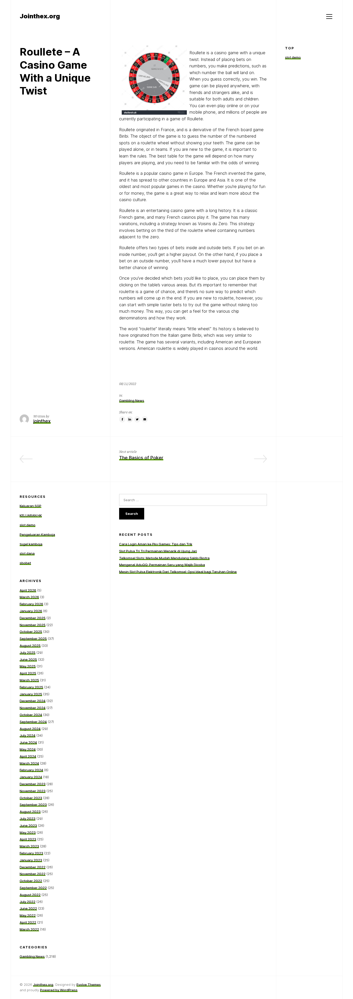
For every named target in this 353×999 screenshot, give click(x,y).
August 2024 (30, 729)
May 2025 (28, 666)
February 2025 (31, 687)
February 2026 (31, 604)
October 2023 (31, 798)
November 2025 (32, 625)
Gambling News (131, 400)
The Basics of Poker (141, 457)
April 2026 (28, 590)
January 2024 (31, 777)
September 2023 (33, 805)
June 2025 (28, 659)
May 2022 (28, 915)
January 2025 (31, 694)
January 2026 (31, 611)
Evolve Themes (88, 984)
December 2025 (32, 618)
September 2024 (33, 722)
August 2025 (30, 645)
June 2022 (28, 908)
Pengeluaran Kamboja (37, 534)
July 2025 (27, 652)
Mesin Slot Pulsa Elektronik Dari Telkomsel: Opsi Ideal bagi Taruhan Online (178, 572)
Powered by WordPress (59, 990)
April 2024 (28, 756)
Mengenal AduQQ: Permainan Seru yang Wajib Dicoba (162, 565)
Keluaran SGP (30, 506)
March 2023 (29, 846)
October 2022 (31, 881)
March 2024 (29, 763)
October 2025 (31, 632)
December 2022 (32, 867)
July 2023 (27, 818)
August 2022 (30, 895)
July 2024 (27, 735)
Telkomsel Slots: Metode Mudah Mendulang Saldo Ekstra (164, 558)
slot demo (293, 58)
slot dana (27, 553)
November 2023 (32, 791)
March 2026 (29, 597)
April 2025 (28, 673)
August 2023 (30, 811)
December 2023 (32, 784)
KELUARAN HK (31, 515)
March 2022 (29, 929)
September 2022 (33, 888)
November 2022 (32, 874)
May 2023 (28, 832)
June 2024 (28, 742)
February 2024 (31, 770)
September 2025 (33, 638)
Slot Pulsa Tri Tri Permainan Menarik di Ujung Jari (158, 551)
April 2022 (28, 922)
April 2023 (28, 839)
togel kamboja (31, 544)
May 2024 (28, 749)
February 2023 (31, 853)
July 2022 (27, 902)
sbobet (25, 563)
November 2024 (32, 708)
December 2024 (32, 701)
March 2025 (29, 680)
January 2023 (31, 860)
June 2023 (28, 825)
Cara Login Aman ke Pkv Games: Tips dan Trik (155, 544)
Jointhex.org (43, 984)
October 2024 (31, 715)
